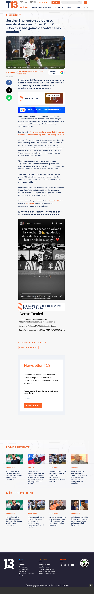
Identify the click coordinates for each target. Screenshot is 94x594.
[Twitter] (65, 566)
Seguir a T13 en (53, 72)
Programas (23, 567)
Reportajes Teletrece (41, 7)
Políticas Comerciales (46, 569)
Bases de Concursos (26, 573)
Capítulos (22, 571)
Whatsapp (30, 203)
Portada (22, 565)
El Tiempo (59, 7)
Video (69, 7)
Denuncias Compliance (46, 573)
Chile (78, 7)
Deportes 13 (54, 201)
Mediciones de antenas (47, 571)
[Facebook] (69, 566)
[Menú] (85, 2)
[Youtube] (72, 566)
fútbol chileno (28, 348)
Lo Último (24, 7)
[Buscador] (79, 2)
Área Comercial (44, 567)
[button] (86, 7)
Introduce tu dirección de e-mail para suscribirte (41, 392)
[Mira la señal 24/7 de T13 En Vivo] (55, 2)
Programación (24, 569)
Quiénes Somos (44, 565)
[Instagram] (61, 566)
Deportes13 (11, 72)
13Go (21, 576)
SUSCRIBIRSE (33, 406)
